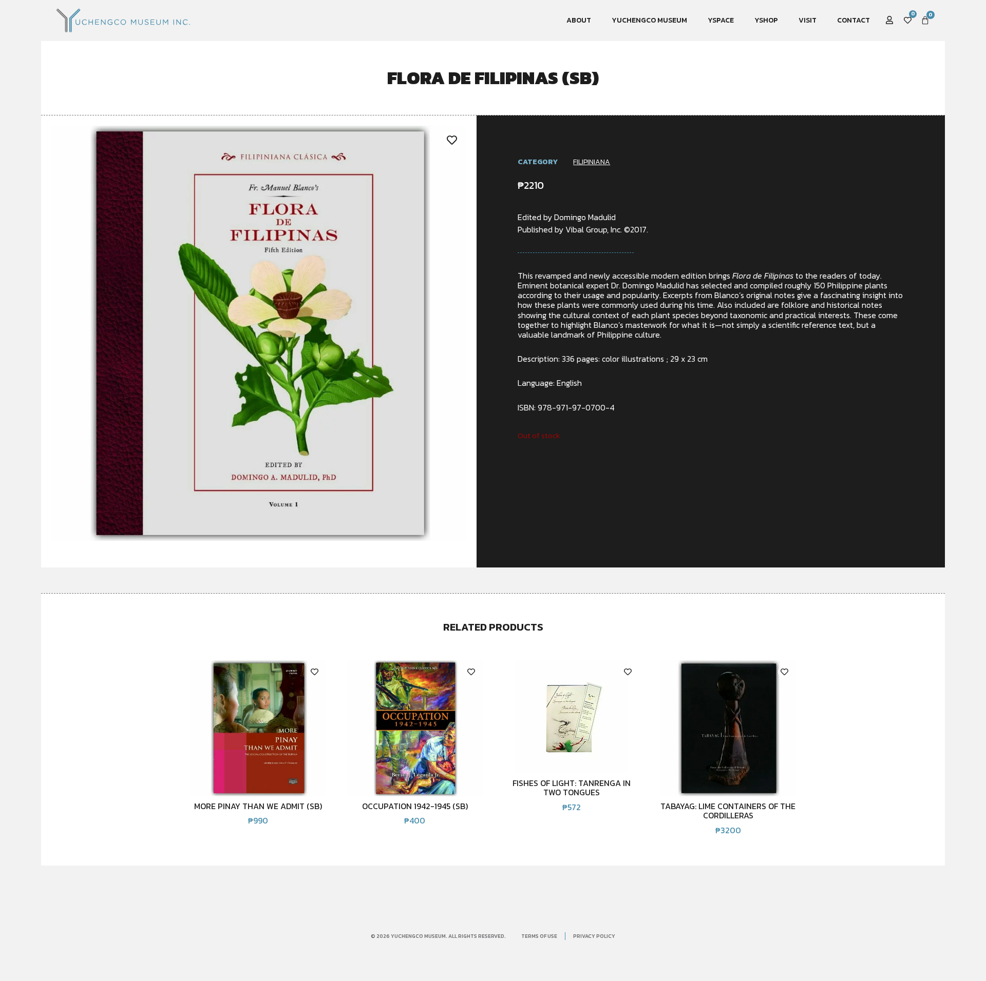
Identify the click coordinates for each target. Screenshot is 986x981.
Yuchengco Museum (649, 20)
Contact (853, 20)
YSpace (721, 20)
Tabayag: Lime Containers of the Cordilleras (727, 810)
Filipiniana (591, 161)
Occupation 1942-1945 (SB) (415, 806)
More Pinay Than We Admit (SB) (258, 806)
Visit (808, 20)
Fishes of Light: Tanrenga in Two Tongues (572, 787)
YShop (766, 20)
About (578, 20)
